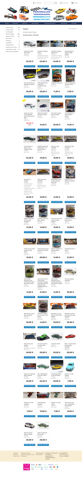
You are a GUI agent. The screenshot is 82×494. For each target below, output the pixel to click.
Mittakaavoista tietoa (49, 23)
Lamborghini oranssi (56, 83)
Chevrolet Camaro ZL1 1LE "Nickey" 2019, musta (43, 315)
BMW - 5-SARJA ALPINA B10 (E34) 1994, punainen (70, 345)
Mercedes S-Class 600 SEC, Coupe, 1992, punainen (70, 315)
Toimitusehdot (35, 23)
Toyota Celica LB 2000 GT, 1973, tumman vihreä (28, 148)
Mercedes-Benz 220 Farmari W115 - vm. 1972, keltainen (43, 148)
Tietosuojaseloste (40, 453)
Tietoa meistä (16, 456)
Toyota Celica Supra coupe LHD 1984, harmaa (56, 220)
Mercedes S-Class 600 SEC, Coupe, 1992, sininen (56, 315)
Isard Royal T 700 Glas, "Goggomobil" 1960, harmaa (70, 404)
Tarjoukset (15, 23)
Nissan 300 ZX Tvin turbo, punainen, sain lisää (56, 181)
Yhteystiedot (64, 23)
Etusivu (7, 23)
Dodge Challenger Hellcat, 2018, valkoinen (29, 220)
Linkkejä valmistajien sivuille (27, 454)
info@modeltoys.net (64, 454)
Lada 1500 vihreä (55, 343)
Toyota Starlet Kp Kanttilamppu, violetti (69, 115)
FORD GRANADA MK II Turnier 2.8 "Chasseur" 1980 (43, 84)
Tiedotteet (24, 23)
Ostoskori (74, 23)
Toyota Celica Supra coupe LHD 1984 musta (29, 250)
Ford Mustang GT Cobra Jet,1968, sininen (69, 53)
